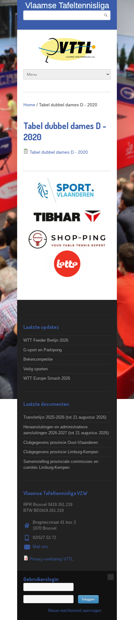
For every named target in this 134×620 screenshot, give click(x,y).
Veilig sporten (35, 369)
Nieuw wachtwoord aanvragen (74, 610)
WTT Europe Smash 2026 (46, 378)
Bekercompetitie (38, 359)
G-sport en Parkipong (42, 350)
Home (29, 104)
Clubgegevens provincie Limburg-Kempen (60, 451)
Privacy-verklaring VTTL (51, 559)
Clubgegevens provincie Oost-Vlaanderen (60, 442)
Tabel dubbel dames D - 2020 (59, 152)
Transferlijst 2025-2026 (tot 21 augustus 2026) (64, 417)
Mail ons (40, 546)
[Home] (67, 59)
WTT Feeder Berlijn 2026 (45, 340)
